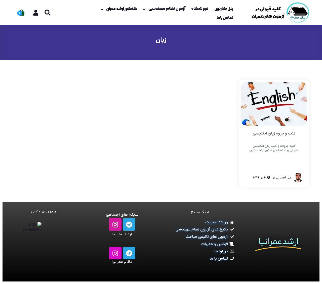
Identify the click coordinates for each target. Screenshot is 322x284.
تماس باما (225, 17)
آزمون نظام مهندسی (166, 8)
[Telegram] (129, 224)
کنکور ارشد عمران (121, 8)
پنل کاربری (223, 8)
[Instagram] (115, 224)
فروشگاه (199, 8)
